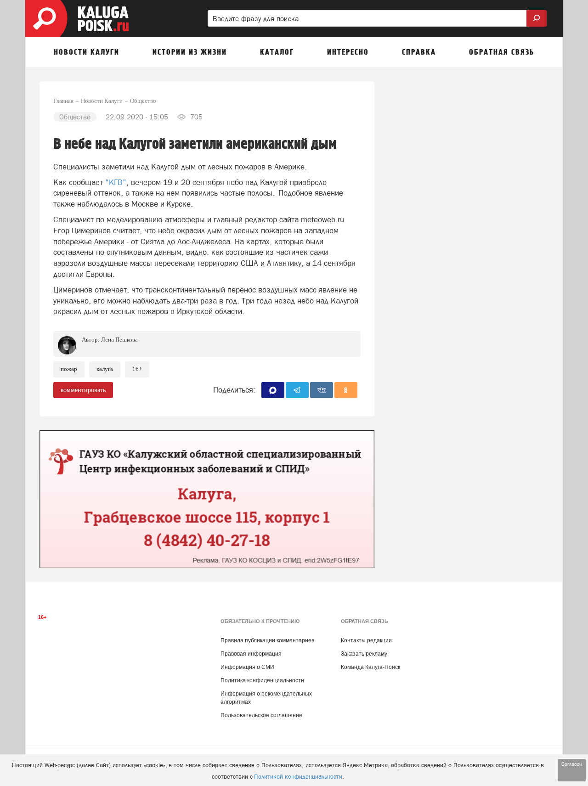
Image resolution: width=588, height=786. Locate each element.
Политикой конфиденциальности (298, 776)
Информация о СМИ (247, 667)
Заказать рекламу (364, 654)
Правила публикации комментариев (267, 640)
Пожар (69, 368)
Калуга (104, 368)
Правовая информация (251, 654)
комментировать (83, 390)
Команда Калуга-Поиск (370, 667)
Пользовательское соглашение (261, 715)
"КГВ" (115, 182)
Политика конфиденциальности (262, 680)
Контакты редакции (366, 640)
